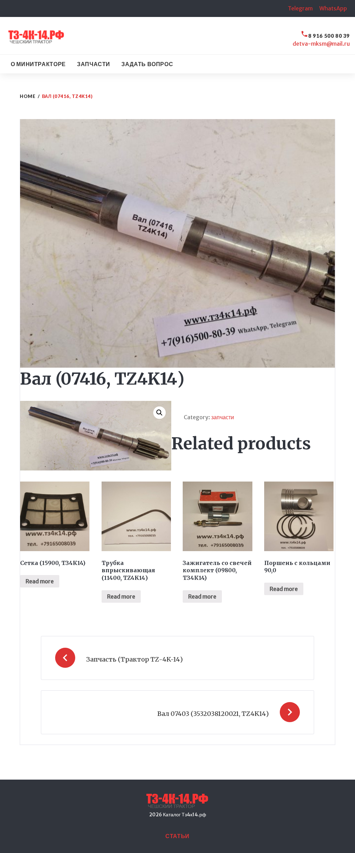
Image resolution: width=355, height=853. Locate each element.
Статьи (177, 836)
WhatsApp (333, 8)
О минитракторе (38, 64)
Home (27, 96)
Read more (40, 581)
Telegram (300, 8)
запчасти (222, 417)
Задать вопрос (147, 64)
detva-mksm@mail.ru (321, 43)
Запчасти (93, 64)
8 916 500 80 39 (329, 36)
